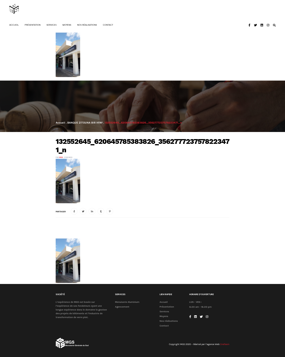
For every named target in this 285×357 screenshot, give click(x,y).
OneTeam (224, 344)
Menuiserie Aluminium (127, 302)
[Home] (60, 122)
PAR (59, 157)
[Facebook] (190, 316)
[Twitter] (201, 316)
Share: (61, 211)
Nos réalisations (169, 321)
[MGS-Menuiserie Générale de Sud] (25, 9)
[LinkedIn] (195, 316)
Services (164, 311)
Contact (164, 326)
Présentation (167, 307)
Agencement (122, 307)
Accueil (164, 302)
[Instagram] (207, 316)
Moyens (164, 316)
